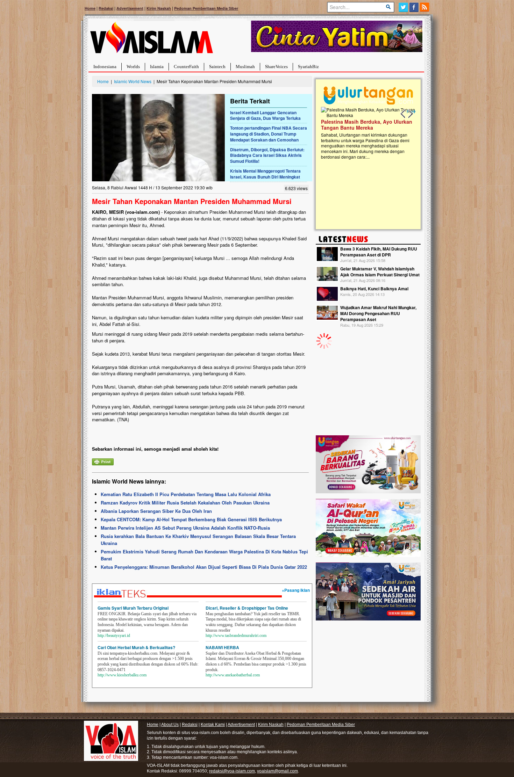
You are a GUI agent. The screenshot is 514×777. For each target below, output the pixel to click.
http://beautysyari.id (114, 635)
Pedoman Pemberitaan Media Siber (206, 8)
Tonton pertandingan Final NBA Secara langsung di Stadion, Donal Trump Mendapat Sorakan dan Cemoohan (268, 134)
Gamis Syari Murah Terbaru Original (133, 608)
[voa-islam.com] (151, 40)
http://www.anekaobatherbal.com (233, 675)
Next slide (410, 114)
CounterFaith (186, 66)
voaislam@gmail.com (277, 771)
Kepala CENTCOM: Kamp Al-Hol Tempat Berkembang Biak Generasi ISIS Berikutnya (191, 519)
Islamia (157, 66)
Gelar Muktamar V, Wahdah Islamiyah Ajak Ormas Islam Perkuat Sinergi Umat (380, 272)
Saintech (217, 66)
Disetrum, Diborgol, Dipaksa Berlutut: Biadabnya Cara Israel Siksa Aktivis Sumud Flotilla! (267, 155)
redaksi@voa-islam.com (232, 771)
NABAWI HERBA (222, 647)
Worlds (133, 66)
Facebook (414, 7)
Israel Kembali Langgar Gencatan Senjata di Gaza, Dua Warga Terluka (265, 115)
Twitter (403, 7)
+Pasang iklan (296, 590)
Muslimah (245, 66)
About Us (170, 724)
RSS (425, 7)
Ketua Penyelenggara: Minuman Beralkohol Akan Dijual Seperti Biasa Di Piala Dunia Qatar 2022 (204, 567)
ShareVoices (276, 66)
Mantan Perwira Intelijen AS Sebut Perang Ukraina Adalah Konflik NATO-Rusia (185, 527)
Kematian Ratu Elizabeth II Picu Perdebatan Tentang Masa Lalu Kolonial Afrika (186, 494)
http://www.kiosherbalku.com (122, 675)
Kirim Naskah (159, 8)
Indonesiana (104, 66)
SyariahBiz (308, 66)
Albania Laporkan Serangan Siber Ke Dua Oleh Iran (156, 511)
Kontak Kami (213, 724)
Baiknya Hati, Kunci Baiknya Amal (374, 288)
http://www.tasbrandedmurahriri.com (236, 635)
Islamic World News (132, 81)
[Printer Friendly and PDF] (103, 461)
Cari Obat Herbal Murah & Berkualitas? (136, 647)
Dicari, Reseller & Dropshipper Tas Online (247, 608)
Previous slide (403, 114)
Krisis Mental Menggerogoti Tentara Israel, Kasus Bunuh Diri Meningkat (265, 174)
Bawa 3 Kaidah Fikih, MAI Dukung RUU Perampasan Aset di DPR (378, 252)
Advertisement (129, 8)
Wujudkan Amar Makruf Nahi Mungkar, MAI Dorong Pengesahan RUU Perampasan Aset (378, 313)
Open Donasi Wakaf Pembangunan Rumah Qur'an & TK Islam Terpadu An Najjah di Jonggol (412, 133)
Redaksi (106, 8)
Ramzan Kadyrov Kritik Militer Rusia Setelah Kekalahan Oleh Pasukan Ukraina (185, 502)
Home (90, 8)
